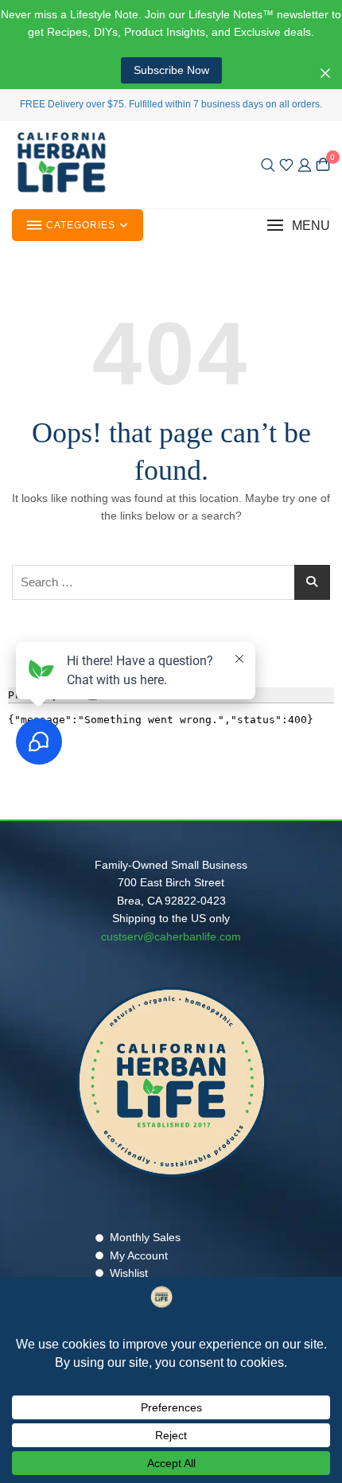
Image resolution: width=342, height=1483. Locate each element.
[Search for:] (171, 582)
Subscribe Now (171, 70)
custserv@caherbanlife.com (171, 936)
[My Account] (304, 164)
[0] (323, 164)
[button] (298, 225)
